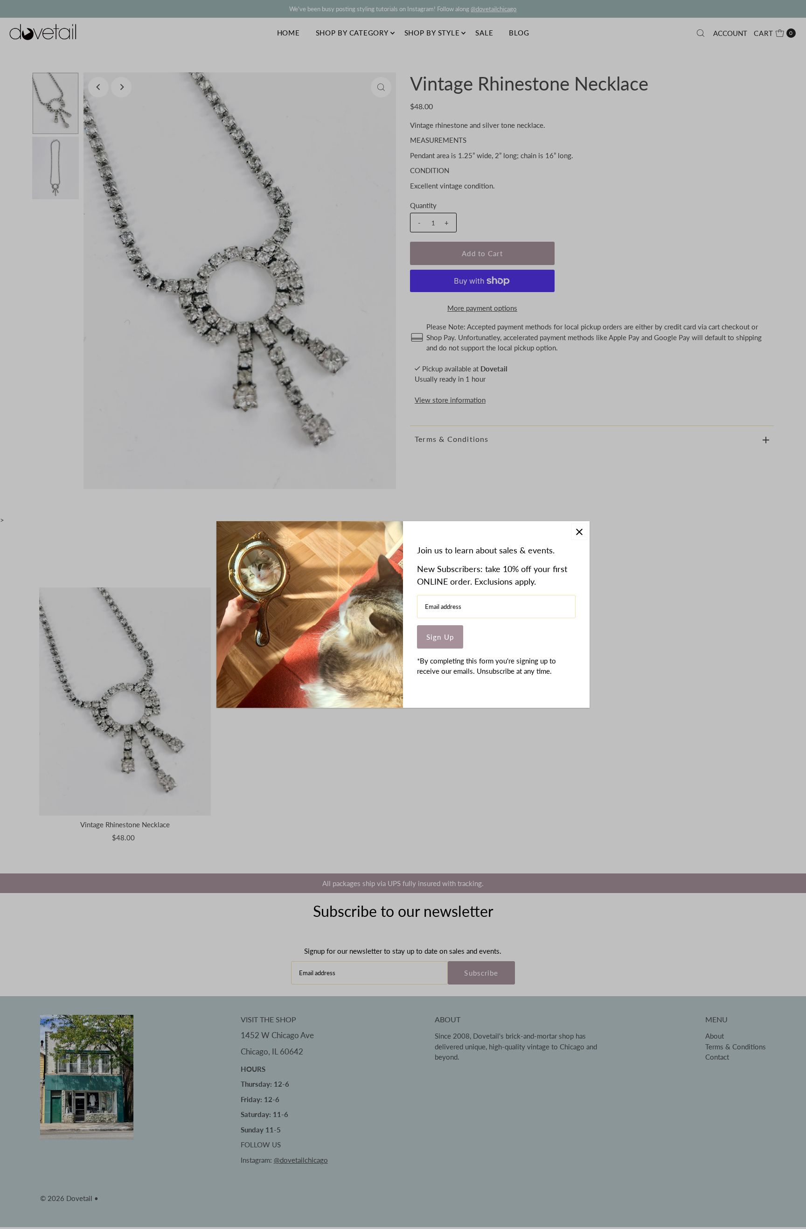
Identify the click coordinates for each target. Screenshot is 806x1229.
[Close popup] (579, 532)
